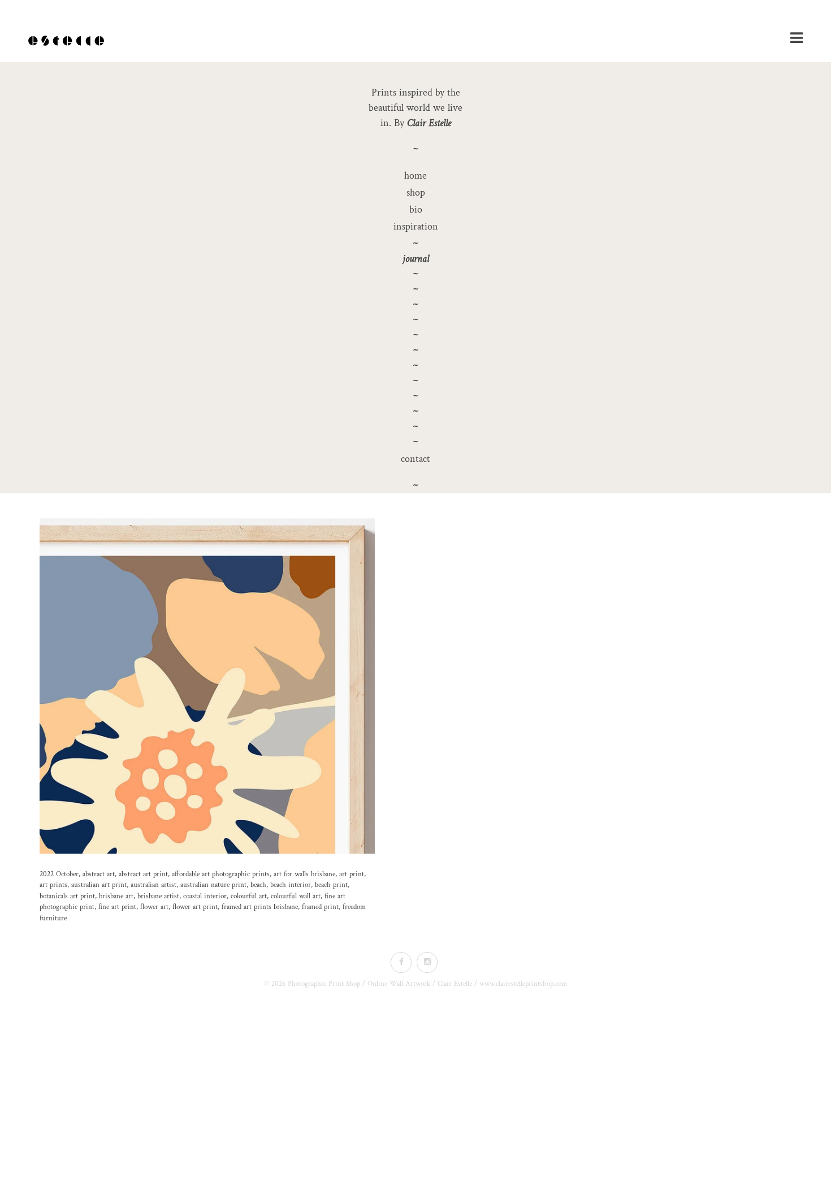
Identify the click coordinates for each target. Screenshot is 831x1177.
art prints (53, 885)
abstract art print (143, 874)
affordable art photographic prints (221, 874)
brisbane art (116, 896)
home (415, 175)
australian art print (99, 885)
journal (415, 258)
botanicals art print (67, 896)
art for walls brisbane (304, 874)
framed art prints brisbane (260, 907)
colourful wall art (296, 896)
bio (415, 209)
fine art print (117, 907)
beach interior (290, 885)
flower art (154, 907)
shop (415, 192)
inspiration (415, 226)
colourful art (249, 896)
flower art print (195, 907)
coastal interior (205, 896)
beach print (331, 885)
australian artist (153, 885)
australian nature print (213, 885)
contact (415, 458)
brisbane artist (158, 896)
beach (258, 885)
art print (351, 874)
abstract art (99, 874)
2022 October (59, 874)
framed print (320, 907)
